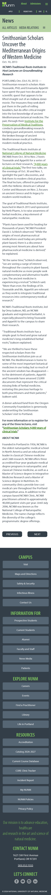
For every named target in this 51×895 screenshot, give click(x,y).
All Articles (9, 27)
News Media (25, 658)
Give (40, 11)
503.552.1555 (25, 865)
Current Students (26, 630)
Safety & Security (26, 583)
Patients (25, 668)
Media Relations (29, 27)
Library (25, 714)
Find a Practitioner (25, 705)
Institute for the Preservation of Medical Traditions (22, 122)
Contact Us (25, 602)
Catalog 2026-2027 (26, 751)
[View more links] (46, 4)
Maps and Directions (26, 574)
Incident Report (25, 780)
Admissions (35, 3)
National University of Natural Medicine (27, 891)
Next (37, 534)
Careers (26, 686)
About (24, 3)
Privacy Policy (25, 808)
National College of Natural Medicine (24, 153)
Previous (12, 534)
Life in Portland (26, 724)
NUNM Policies (25, 799)
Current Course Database (25, 761)
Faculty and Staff (25, 649)
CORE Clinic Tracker (26, 770)
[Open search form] (46, 11)
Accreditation (26, 742)
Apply (11, 11)
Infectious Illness (25, 593)
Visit (26, 564)
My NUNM (25, 789)
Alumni (25, 639)
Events (25, 695)
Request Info (28, 11)
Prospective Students (25, 620)
